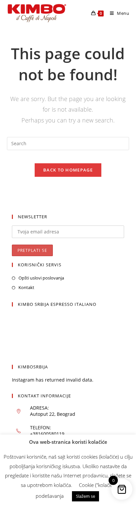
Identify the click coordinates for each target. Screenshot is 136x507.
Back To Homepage (68, 170)
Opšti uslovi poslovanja (41, 278)
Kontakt (26, 287)
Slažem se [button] (85, 496)
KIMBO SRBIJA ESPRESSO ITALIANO (57, 304)
